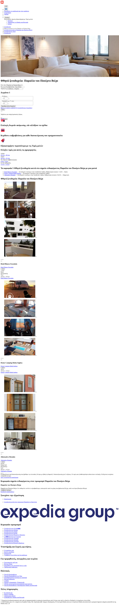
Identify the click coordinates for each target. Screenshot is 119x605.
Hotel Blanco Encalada (10, 172)
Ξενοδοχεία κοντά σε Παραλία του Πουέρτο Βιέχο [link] (18, 30)
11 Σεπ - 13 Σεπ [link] (5, 164)
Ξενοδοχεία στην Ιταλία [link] (10, 531)
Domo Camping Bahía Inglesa (12, 173)
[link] (22, 24)
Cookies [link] (6, 580)
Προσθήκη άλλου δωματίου (8, 106)
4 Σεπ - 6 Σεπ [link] (4, 161)
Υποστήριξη (7, 12)
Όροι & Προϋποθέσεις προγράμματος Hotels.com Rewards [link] (20, 585)
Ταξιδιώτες (4, 88)
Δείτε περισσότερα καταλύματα (9, 477)
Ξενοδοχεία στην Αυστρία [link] (11, 541)
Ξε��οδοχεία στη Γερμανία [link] (12, 536)
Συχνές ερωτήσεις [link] (9, 552)
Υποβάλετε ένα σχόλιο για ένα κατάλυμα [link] (15, 555)
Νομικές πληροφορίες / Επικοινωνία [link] (14, 582)
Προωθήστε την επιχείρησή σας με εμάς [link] (15, 565)
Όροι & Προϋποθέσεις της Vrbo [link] (13, 576)
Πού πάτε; (3, 85)
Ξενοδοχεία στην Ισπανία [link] (11, 540)
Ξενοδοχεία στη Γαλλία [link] (10, 533)
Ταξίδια (6, 14)
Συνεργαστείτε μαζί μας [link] (10, 562)
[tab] (7, 499)
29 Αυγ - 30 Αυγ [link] (5, 155)
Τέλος (2, 109)
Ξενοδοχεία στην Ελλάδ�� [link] (12, 528)
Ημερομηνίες (4, 87)
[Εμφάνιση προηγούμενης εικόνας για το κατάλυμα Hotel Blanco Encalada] (1, 259)
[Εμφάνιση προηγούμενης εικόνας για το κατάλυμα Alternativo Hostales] (1, 452)
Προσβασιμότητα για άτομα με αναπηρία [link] (15, 577)
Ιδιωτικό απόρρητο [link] (9, 579)
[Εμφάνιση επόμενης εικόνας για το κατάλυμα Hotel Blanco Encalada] (2, 259)
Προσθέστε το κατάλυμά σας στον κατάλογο (16, 11)
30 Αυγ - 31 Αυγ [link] (5, 158)
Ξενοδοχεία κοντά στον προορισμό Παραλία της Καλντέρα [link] (20, 502)
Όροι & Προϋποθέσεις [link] (10, 574)
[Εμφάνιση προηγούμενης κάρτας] (1, 473)
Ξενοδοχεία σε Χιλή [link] (10, 31)
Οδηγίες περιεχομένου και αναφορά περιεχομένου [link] (18, 584)
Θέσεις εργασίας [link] (8, 594)
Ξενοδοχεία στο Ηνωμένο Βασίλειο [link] (14, 543)
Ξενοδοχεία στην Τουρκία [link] (11, 538)
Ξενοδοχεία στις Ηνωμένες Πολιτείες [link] (14, 535)
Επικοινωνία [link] (7, 553)
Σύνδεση (7, 17)
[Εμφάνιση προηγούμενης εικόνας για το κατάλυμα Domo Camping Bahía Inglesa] (1, 358)
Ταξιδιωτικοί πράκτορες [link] (10, 567)
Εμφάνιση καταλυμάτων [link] (7, 492)
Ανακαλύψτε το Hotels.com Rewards (18, 22)
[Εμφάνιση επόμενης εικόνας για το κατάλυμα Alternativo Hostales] (2, 452)
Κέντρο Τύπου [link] (8, 564)
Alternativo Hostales (9, 175)
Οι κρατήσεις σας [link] (9, 550)
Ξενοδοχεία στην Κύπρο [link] (11, 530)
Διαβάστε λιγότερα (6, 490)
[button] (59, 495)
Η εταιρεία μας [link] (8, 592)
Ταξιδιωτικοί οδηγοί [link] (9, 596)
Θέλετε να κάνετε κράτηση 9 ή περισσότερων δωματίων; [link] (16, 108)
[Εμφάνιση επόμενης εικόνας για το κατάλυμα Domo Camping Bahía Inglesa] (2, 358)
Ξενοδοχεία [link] (7, 27)
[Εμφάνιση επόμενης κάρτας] (2, 473)
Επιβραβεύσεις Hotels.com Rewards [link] (14, 597)
